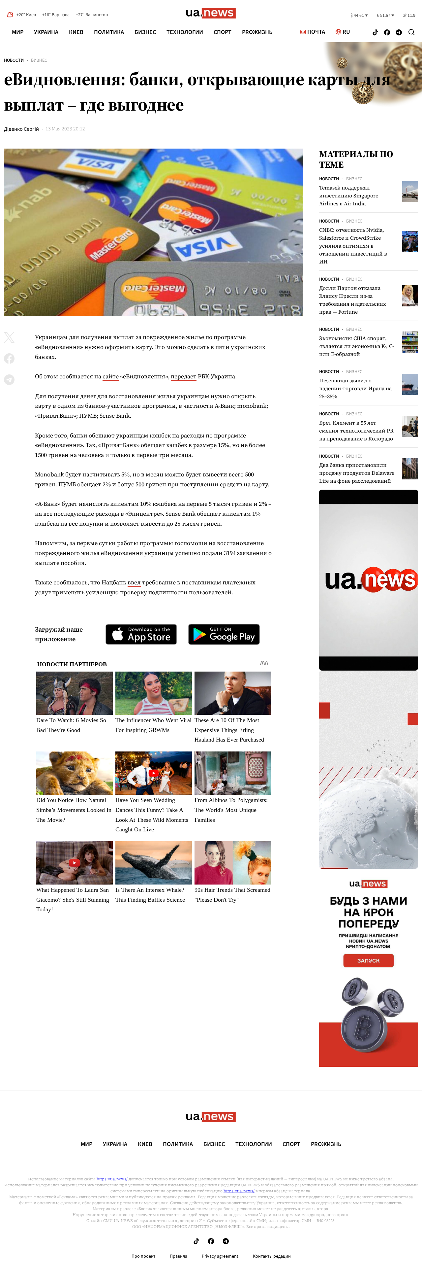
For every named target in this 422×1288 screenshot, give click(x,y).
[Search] (411, 32)
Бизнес (145, 32)
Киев (76, 32)
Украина (46, 32)
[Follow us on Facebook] (387, 33)
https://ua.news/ (112, 1179)
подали (212, 553)
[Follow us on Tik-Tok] (375, 33)
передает (183, 376)
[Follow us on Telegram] (399, 33)
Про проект (143, 1256)
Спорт (222, 32)
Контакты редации (272, 1256)
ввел (134, 582)
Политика (109, 32)
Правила (178, 1256)
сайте (111, 376)
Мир (17, 32)
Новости (14, 60)
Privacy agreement (220, 1256)
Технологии (184, 32)
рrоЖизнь (257, 32)
